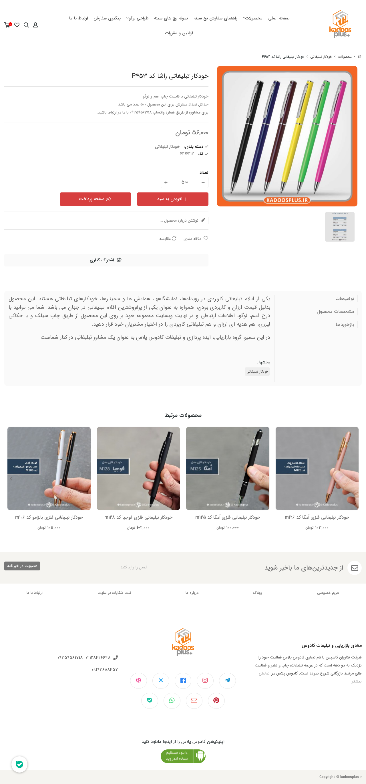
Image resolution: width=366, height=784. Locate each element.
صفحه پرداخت (92, 199)
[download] (183, 756)
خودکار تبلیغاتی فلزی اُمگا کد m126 (317, 517)
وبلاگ (257, 593)
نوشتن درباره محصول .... (179, 220)
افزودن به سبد (169, 199)
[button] (11, 478)
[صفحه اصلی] (360, 56)
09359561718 (70, 657)
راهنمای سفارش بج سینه (215, 18)
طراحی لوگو (138, 18)
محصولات (253, 18)
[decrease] (203, 182)
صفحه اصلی (279, 18)
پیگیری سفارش (107, 18)
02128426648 (97, 657)
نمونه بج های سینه (171, 18)
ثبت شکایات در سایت (114, 593)
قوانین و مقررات (179, 33)
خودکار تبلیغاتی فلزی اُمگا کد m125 (227, 517)
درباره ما (192, 593)
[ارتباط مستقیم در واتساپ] (172, 700)
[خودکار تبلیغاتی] (183, 646)
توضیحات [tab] (344, 299)
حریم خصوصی (328, 593)
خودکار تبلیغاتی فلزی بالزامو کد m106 (49, 517)
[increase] (166, 182)
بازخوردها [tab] (345, 325)
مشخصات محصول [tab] (335, 311)
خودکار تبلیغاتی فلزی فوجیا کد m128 (138, 517)
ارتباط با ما (78, 18)
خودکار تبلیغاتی (321, 56)
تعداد (204, 173)
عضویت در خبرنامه (22, 566)
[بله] (150, 700)
